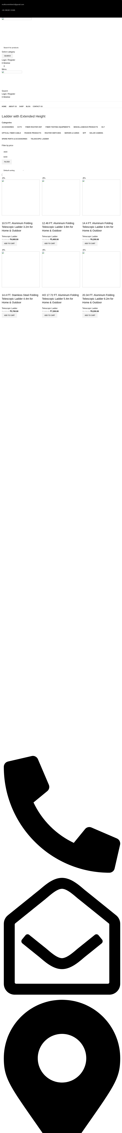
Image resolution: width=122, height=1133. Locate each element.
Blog (3, 699)
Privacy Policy (7, 707)
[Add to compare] (5, 218)
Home (4, 691)
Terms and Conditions (10, 711)
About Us (5, 695)
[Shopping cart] (2, 100)
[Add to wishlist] (18, 218)
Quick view (11, 218)
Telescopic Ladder (9, 236)
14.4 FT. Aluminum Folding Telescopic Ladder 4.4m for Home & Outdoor (97, 227)
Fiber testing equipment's (11, 726)
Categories (7, 123)
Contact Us (6, 703)
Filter (7, 162)
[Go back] (5, 111)
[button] (9, 243)
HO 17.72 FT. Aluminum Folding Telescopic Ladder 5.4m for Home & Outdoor (60, 299)
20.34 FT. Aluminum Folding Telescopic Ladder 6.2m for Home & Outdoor (98, 299)
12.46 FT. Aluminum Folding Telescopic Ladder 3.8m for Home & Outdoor (58, 227)
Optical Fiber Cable (9, 730)
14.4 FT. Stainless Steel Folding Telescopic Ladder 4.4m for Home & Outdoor (20, 299)
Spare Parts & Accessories (12, 751)
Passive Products (8, 747)
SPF (3, 743)
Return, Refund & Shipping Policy (14, 715)
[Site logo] (17, 31)
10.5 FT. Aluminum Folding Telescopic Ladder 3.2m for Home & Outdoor (17, 227)
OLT (3, 739)
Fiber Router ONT (8, 735)
